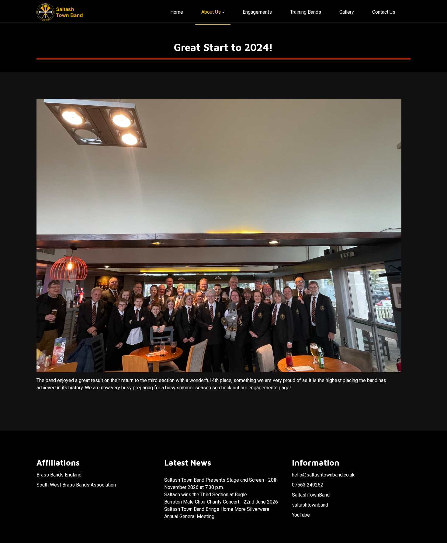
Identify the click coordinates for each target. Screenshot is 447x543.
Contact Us (383, 12)
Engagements (257, 12)
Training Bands (305, 12)
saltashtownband (310, 505)
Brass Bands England (58, 475)
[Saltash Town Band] (60, 12)
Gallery (346, 12)
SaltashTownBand (311, 495)
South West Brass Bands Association (76, 485)
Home (176, 12)
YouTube (301, 515)
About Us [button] (211, 12)
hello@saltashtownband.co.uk (323, 475)
